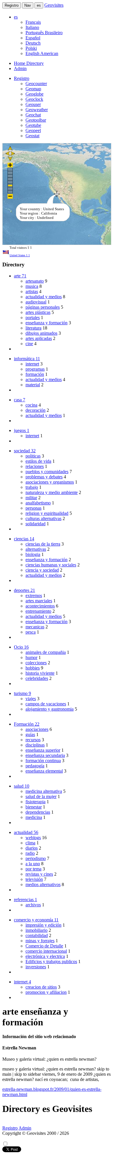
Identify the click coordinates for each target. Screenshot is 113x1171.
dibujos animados (41, 333)
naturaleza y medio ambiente (51, 492)
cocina (31, 404)
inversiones (35, 966)
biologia (32, 554)
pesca (30, 632)
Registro (12, 5)
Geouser (33, 104)
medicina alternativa (43, 791)
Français (33, 22)
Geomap (33, 88)
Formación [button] (26, 724)
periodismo (35, 858)
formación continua (43, 760)
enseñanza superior (42, 750)
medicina (33, 817)
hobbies (32, 667)
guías (30, 734)
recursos (33, 739)
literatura (33, 327)
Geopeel (33, 130)
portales (32, 317)
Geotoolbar (35, 120)
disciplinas (35, 744)
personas (33, 508)
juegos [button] (21, 430)
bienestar (33, 806)
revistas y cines (39, 874)
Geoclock (34, 99)
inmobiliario (36, 930)
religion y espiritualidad (46, 513)
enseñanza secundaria (45, 755)
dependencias (37, 812)
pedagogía (34, 765)
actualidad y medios (43, 296)
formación (34, 374)
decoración (35, 410)
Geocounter (36, 83)
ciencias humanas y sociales (50, 564)
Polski (31, 48)
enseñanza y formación (46, 322)
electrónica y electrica (45, 956)
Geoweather (36, 109)
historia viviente (39, 673)
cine (29, 343)
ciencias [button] (24, 538)
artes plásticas (37, 312)
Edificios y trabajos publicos (51, 961)
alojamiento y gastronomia (49, 709)
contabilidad (36, 935)
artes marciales (38, 600)
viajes (30, 698)
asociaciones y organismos (49, 482)
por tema (33, 868)
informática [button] (27, 358)
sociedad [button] (25, 450)
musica (31, 286)
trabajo (31, 487)
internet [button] (22, 981)
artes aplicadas (38, 338)
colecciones (36, 662)
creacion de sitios (41, 987)
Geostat (32, 135)
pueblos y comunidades (46, 471)
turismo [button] (22, 693)
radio (30, 853)
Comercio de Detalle (44, 945)
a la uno (32, 863)
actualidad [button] (26, 832)
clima (30, 842)
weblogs (33, 837)
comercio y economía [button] (36, 919)
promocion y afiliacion (46, 992)
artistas (31, 291)
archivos (33, 904)
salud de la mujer (41, 796)
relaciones (34, 466)
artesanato (34, 281)
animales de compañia (45, 652)
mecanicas (34, 626)
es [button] (16, 16)
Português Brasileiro (44, 32)
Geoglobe (34, 94)
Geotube (33, 125)
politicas (33, 455)
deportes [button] (24, 590)
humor (31, 657)
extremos (33, 595)
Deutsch (33, 43)
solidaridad (35, 523)
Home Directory (29, 63)
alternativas (35, 549)
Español (32, 37)
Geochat (33, 114)
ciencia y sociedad (42, 570)
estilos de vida (38, 461)
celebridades (36, 678)
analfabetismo (38, 502)
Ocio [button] (21, 647)
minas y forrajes (39, 940)
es (39, 5)
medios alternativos (43, 884)
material (32, 384)
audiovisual (35, 301)
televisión (34, 879)
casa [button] (19, 399)
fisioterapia (35, 801)
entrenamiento (38, 611)
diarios (31, 848)
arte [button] (20, 275)
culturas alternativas (43, 518)
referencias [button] (25, 899)
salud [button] (21, 786)
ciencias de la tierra (42, 543)
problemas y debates (44, 476)
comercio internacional (46, 951)
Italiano (32, 27)
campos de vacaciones (45, 703)
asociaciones (36, 729)
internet (32, 363)
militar (31, 497)
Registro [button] (21, 78)
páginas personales (42, 307)
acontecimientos (40, 605)
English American (41, 53)
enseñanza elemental (44, 771)
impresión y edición (43, 925)
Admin (20, 68)
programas (35, 369)
